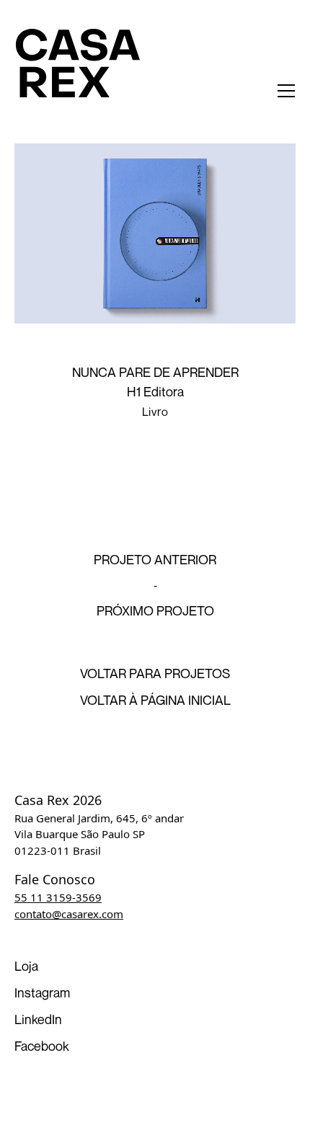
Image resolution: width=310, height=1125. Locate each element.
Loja (26, 966)
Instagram (42, 992)
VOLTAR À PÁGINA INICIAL (155, 700)
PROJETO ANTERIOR (155, 559)
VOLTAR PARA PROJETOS (155, 673)
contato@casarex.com (68, 914)
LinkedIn (38, 1019)
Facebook (41, 1046)
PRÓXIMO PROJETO (155, 610)
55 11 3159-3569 (58, 897)
